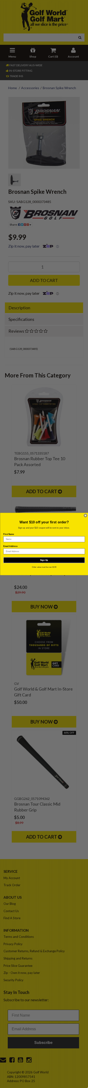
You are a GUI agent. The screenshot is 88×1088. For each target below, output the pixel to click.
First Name (8, 534)
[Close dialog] (85, 515)
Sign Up (44, 560)
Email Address (10, 546)
